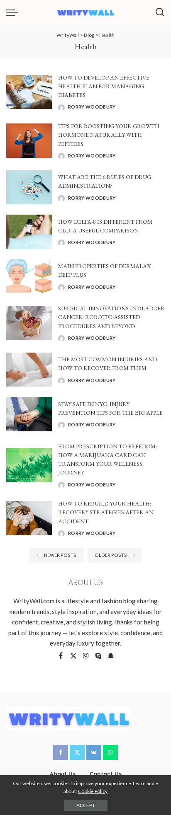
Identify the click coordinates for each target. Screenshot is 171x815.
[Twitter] (73, 656)
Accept (85, 805)
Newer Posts (60, 555)
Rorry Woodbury (92, 106)
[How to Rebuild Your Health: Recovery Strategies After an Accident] (29, 518)
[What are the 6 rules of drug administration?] (29, 187)
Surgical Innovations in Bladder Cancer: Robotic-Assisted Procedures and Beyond (111, 317)
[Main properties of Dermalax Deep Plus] (29, 276)
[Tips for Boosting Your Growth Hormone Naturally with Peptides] (29, 140)
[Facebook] (60, 656)
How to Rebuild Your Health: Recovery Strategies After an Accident (106, 512)
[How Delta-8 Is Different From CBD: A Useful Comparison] (29, 232)
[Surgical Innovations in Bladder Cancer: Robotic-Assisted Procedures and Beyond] (29, 323)
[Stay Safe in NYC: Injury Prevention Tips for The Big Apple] (29, 414)
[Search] (160, 12)
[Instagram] (86, 656)
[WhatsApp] (110, 752)
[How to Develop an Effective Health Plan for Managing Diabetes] (29, 92)
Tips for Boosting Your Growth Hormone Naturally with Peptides (108, 135)
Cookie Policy (92, 791)
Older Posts (111, 555)
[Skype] (98, 656)
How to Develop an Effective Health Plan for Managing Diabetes (103, 86)
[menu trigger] (14, 12)
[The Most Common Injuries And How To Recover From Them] (29, 370)
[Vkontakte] (93, 752)
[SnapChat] (111, 656)
